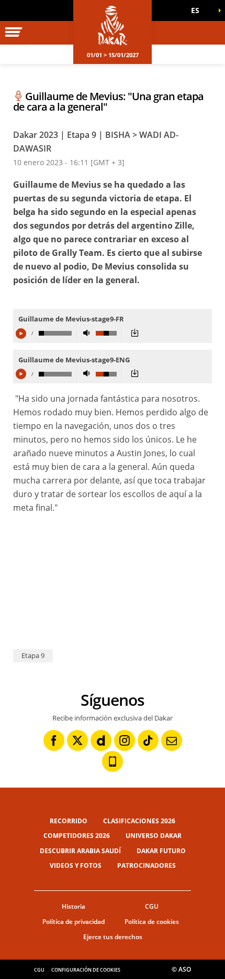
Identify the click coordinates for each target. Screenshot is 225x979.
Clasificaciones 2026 (139, 820)
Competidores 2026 (76, 835)
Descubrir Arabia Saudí (80, 850)
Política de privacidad (73, 921)
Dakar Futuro (161, 850)
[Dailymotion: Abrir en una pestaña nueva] (101, 740)
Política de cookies (152, 921)
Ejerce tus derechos (112, 936)
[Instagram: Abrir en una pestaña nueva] (124, 740)
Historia (73, 906)
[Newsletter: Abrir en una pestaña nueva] (171, 740)
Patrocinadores (146, 865)
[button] (199, 10)
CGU (152, 906)
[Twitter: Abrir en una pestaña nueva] (77, 740)
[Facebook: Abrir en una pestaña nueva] (53, 740)
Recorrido (68, 820)
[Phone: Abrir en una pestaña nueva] (112, 761)
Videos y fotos (76, 865)
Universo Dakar (154, 835)
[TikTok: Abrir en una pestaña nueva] (148, 740)
